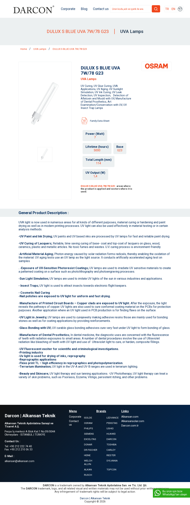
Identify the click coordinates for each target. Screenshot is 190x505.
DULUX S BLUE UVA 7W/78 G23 (70, 49)
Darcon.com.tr (130, 425)
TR (167, 9)
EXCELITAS (90, 439)
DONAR (88, 444)
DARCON (111, 439)
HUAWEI (111, 433)
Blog (84, 9)
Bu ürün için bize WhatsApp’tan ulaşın (175, 493)
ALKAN (88, 469)
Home (23, 49)
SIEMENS (89, 433)
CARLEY (111, 450)
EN (173, 9)
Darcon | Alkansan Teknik (95, 498)
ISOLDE (88, 417)
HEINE (87, 455)
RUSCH (88, 475)
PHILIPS (88, 428)
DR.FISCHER (90, 450)
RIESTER (111, 455)
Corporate (68, 9)
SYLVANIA (112, 460)
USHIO (110, 428)
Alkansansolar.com (132, 421)
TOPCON (111, 469)
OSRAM (88, 423)
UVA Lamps (40, 49)
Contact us (101, 9)
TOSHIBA (112, 444)
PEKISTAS (112, 423)
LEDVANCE (113, 417)
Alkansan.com (129, 416)
